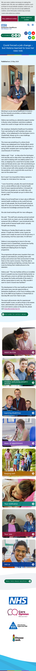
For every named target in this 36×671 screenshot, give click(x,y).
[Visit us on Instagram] (33, 37)
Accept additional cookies (25, 19)
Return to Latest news (15, 314)
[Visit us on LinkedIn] (29, 37)
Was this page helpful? (17, 581)
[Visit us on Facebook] (26, 33)
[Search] (28, 25)
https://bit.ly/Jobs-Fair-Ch (12, 309)
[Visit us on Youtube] (33, 33)
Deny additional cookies (9, 19)
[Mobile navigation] (33, 25)
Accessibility (9, 35)
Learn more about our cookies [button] (11, 13)
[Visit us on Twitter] (29, 33)
